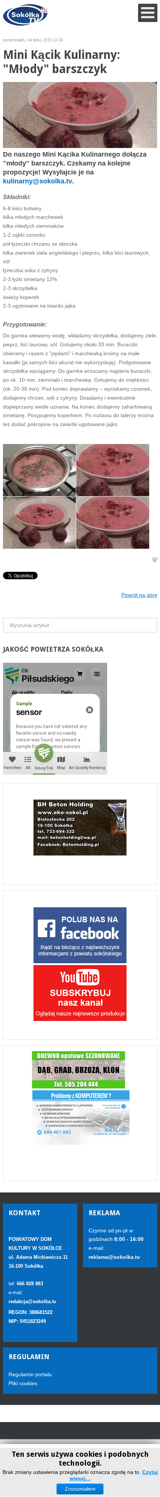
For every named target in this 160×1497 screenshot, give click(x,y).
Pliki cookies (23, 1383)
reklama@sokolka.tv (114, 1257)
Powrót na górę (139, 595)
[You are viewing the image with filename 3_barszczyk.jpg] (112, 523)
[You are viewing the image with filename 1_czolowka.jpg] (112, 470)
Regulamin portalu (30, 1374)
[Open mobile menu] (147, 13)
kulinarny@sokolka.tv (37, 181)
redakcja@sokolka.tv (32, 1301)
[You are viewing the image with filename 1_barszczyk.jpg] (39, 470)
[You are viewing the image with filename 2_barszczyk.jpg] (39, 523)
